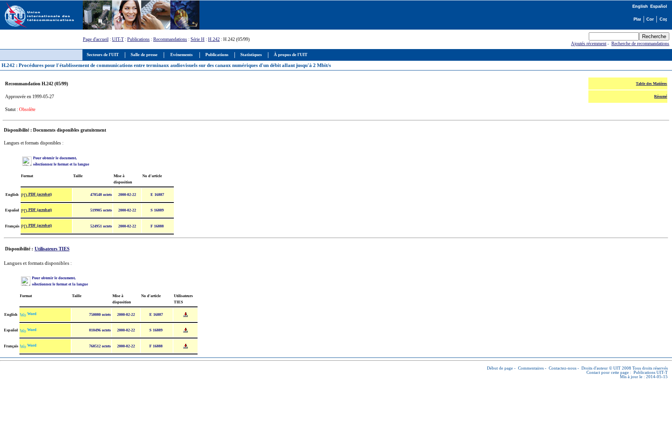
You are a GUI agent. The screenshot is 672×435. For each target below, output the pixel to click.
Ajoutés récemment (588, 43)
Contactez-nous (562, 368)
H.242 (214, 39)
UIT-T (118, 39)
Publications (138, 39)
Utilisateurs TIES (52, 249)
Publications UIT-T (651, 372)
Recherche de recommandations (640, 43)
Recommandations (170, 39)
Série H (198, 39)
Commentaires (531, 368)
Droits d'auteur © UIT (601, 368)
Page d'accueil (95, 39)
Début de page (500, 368)
